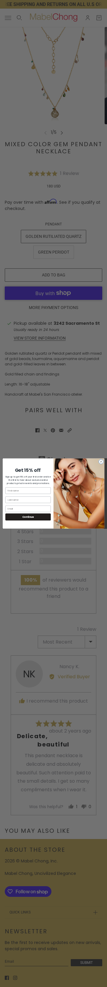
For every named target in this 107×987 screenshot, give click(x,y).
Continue (28, 516)
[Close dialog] (101, 461)
